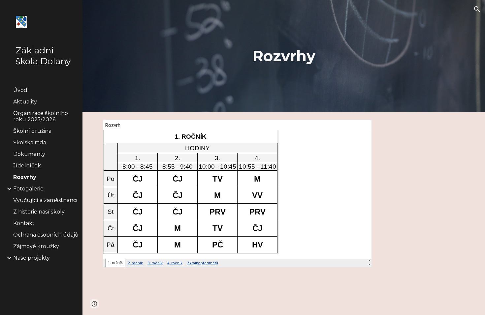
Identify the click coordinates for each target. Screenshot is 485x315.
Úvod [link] (20, 90)
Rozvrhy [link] (24, 177)
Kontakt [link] (24, 223)
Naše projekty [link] (31, 258)
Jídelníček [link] (27, 165)
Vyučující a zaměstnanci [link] (45, 200)
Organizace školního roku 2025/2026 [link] (40, 116)
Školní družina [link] (32, 131)
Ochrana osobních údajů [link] (46, 235)
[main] (284, 56)
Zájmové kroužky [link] (36, 246)
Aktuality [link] (25, 102)
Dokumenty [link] (29, 154)
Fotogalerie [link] (28, 189)
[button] (477, 9)
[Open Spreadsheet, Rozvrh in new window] (359, 128)
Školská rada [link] (29, 142)
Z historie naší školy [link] (39, 212)
